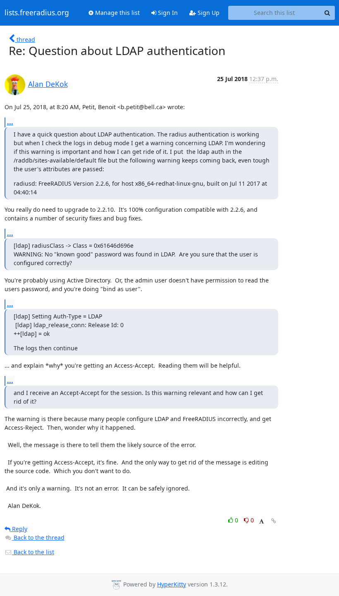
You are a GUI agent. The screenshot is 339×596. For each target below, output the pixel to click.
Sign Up (208, 13)
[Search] (327, 13)
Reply (18, 529)
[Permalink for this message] (273, 521)
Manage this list (116, 13)
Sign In (167, 13)
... (10, 122)
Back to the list (33, 552)
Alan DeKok (48, 84)
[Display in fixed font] (261, 521)
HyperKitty (171, 584)
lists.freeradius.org (37, 13)
